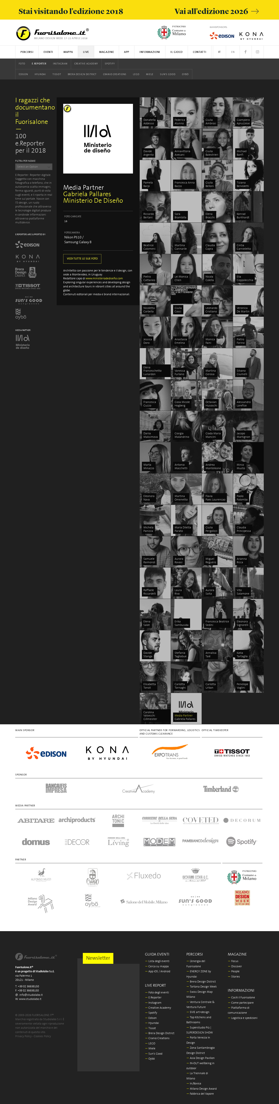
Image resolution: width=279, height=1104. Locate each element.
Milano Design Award (201, 1089)
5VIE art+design (197, 1012)
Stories (234, 976)
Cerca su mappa (157, 966)
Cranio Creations (114, 74)
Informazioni (150, 52)
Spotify (110, 63)
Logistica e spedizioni (242, 1018)
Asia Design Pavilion (200, 1058)
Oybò (185, 74)
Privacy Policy (23, 1036)
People (234, 971)
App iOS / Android (157, 971)
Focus (233, 961)
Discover (235, 966)
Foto (22, 63)
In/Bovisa (193, 1083)
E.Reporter (39, 63)
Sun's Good (167, 74)
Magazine (106, 52)
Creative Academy (86, 63)
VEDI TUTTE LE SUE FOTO (82, 258)
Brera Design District (82, 74)
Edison (23, 74)
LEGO (136, 74)
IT (219, 52)
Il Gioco (176, 52)
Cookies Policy (42, 1036)
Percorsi (26, 52)
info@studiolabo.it (31, 995)
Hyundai (40, 74)
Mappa (68, 52)
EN (233, 52)
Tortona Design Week (201, 986)
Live (86, 52)
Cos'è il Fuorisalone (241, 997)
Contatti (199, 52)
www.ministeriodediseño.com (104, 278)
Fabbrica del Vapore (200, 1094)
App (126, 52)
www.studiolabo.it (30, 999)
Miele (149, 74)
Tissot (57, 74)
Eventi (48, 52)
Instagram (60, 63)
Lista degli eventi (157, 961)
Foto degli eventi (157, 992)
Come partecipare (241, 1003)
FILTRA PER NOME (25, 161)
